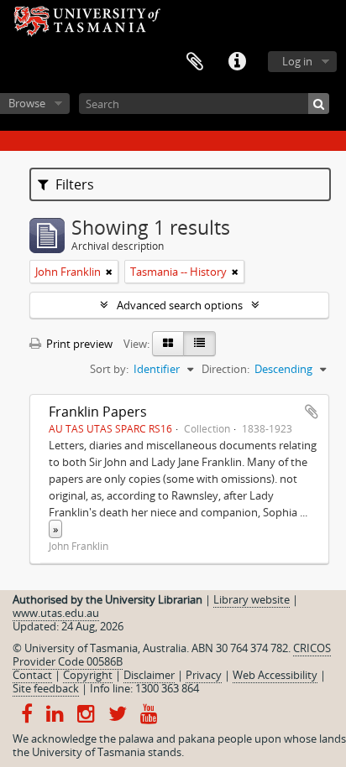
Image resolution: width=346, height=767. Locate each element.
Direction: (225, 368)
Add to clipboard (311, 411)
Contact (32, 674)
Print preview (78, 343)
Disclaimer (149, 674)
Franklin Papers (98, 411)
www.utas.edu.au (56, 612)
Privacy (204, 674)
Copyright (88, 674)
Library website (251, 599)
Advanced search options (180, 305)
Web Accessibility (275, 674)
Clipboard (195, 62)
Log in (297, 61)
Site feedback (46, 688)
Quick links (237, 62)
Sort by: (109, 368)
